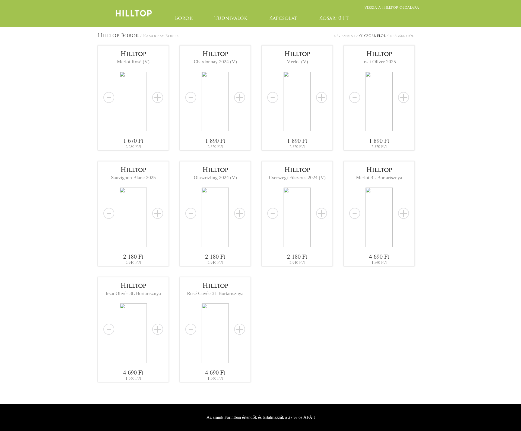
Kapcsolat (283, 18)
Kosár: (334, 18)
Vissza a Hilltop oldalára (391, 8)
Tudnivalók (230, 18)
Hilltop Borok (118, 36)
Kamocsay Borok (161, 36)
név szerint (345, 36)
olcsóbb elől (373, 36)
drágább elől (402, 36)
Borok (184, 18)
